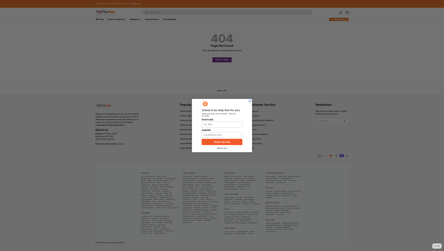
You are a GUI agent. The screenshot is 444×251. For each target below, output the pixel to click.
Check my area (222, 142)
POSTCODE (207, 120)
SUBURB (206, 130)
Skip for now (222, 148)
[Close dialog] (250, 101)
